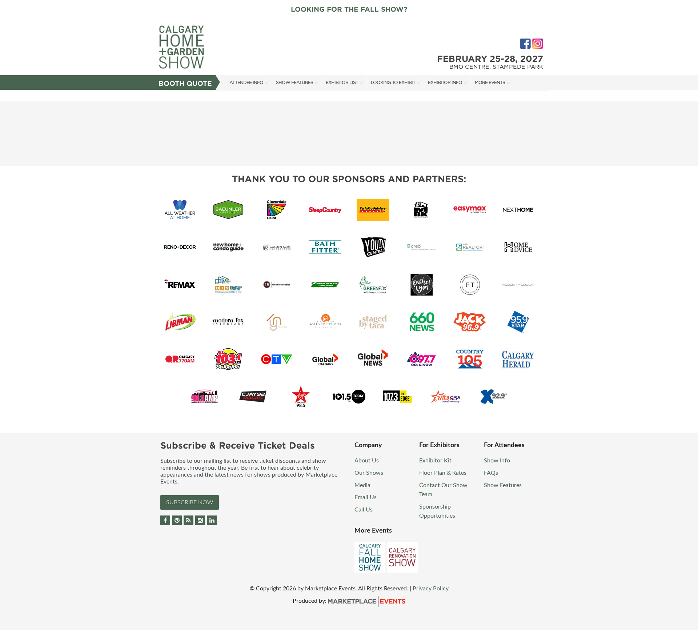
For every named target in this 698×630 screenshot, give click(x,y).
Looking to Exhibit (393, 82)
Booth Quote (185, 83)
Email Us (365, 497)
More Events (490, 82)
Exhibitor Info (445, 82)
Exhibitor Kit (435, 461)
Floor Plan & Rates (442, 473)
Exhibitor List (342, 82)
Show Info (497, 461)
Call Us (363, 510)
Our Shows (368, 473)
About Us (366, 461)
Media (362, 485)
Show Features (294, 82)
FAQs (491, 473)
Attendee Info (246, 82)
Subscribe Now (189, 502)
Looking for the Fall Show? (349, 9)
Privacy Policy (431, 588)
